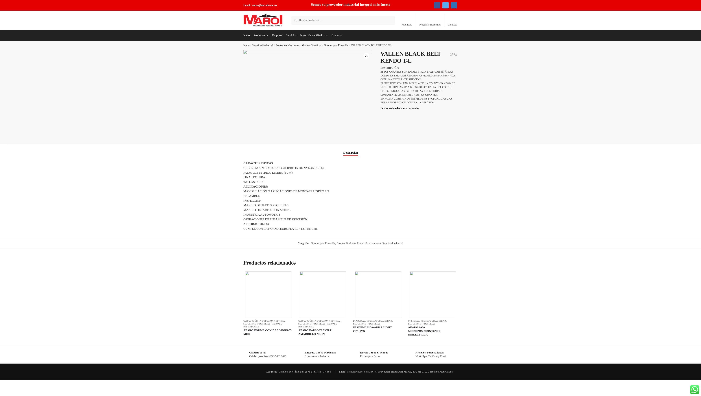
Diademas (359, 321)
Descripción (350, 152)
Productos (407, 24)
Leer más (268, 340)
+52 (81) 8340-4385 (320, 371)
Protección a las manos (287, 45)
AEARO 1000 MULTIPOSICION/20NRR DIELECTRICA (424, 331)
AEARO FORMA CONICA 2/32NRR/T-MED (267, 332)
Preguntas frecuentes (430, 24)
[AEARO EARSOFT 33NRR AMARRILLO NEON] (323, 294)
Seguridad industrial (262, 45)
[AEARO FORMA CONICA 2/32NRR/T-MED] (268, 294)
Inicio (246, 45)
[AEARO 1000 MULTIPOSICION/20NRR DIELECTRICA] (433, 294)
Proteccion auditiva (272, 321)
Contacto (452, 24)
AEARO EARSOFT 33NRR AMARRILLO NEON (315, 332)
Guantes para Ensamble (336, 45)
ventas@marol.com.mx (264, 5)
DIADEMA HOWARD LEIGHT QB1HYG (372, 329)
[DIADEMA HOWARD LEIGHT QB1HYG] (378, 294)
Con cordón (250, 321)
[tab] (350, 149)
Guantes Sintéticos (311, 45)
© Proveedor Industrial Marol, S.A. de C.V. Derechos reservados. (414, 371)
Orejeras (413, 321)
